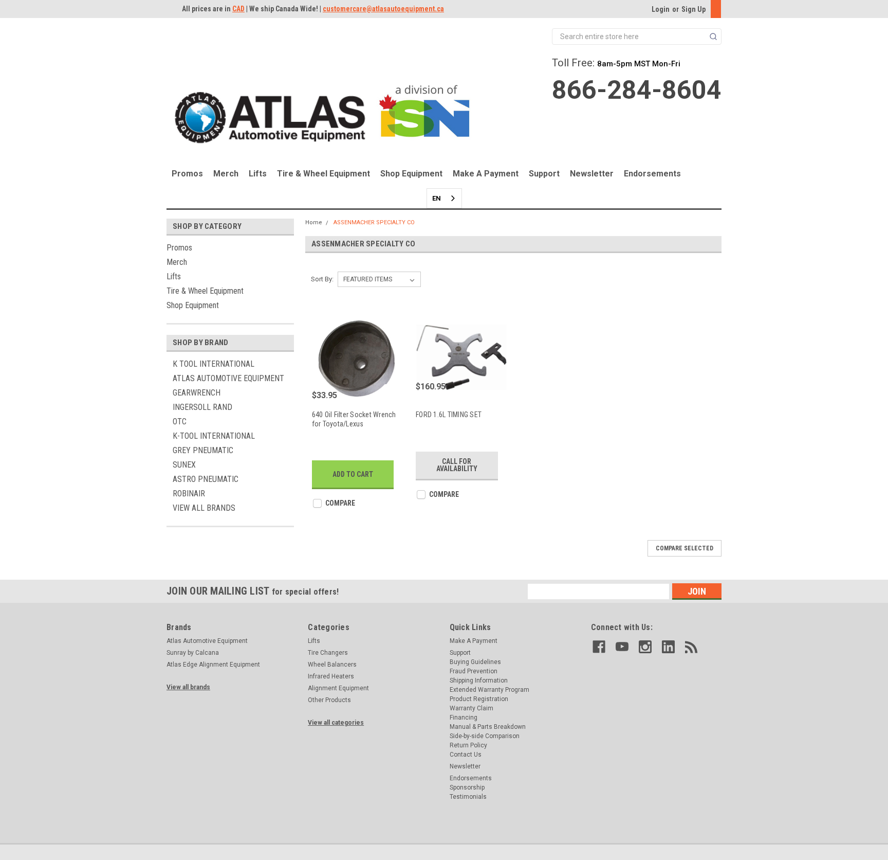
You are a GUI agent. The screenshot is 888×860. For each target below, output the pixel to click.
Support (544, 173)
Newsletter (592, 173)
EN (436, 198)
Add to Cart (352, 474)
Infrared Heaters (331, 676)
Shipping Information (479, 680)
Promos (187, 173)
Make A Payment (486, 173)
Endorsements (652, 173)
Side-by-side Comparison (485, 736)
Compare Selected (684, 548)
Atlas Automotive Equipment (228, 378)
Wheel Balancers (332, 664)
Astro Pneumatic (205, 479)
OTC (180, 421)
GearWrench (196, 393)
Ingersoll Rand (202, 407)
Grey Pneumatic (203, 450)
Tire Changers (328, 652)
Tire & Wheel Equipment (323, 173)
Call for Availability (456, 465)
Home (313, 222)
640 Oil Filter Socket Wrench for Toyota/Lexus (354, 419)
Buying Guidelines (475, 662)
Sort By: (322, 279)
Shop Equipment (411, 173)
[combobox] (444, 198)
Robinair (189, 493)
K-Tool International (214, 436)
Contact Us (466, 754)
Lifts (258, 173)
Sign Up (693, 9)
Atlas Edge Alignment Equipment (213, 664)
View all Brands (204, 508)
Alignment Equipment (338, 688)
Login (661, 9)
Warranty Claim (471, 708)
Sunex (184, 465)
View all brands (188, 687)
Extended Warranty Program (489, 689)
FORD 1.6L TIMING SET (449, 414)
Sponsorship (467, 787)
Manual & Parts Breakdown (488, 726)
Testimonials (468, 796)
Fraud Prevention (473, 671)
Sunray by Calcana (192, 652)
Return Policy (468, 745)
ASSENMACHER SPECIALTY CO (374, 222)
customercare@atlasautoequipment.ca (383, 9)
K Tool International (213, 364)
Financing (463, 717)
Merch (225, 173)
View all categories (336, 722)
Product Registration (479, 699)
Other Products (329, 700)
